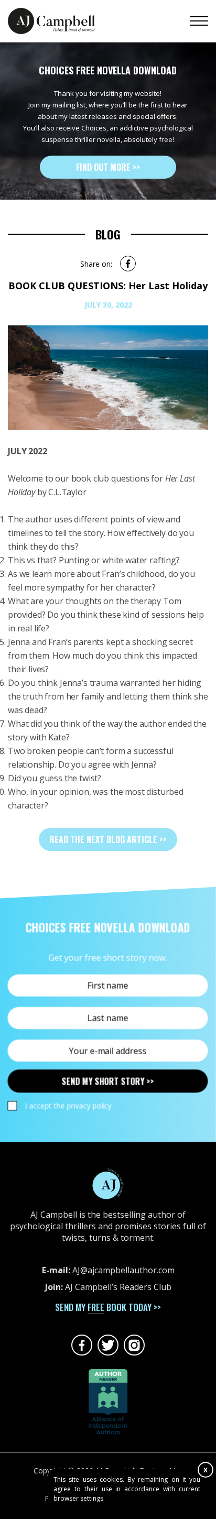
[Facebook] (81, 1345)
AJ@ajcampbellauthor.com (123, 1270)
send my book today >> (108, 1307)
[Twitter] (108, 1345)
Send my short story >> (107, 1081)
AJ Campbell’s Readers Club (118, 1287)
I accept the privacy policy (68, 1106)
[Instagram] (134, 1345)
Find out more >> (108, 167)
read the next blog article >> (108, 839)
